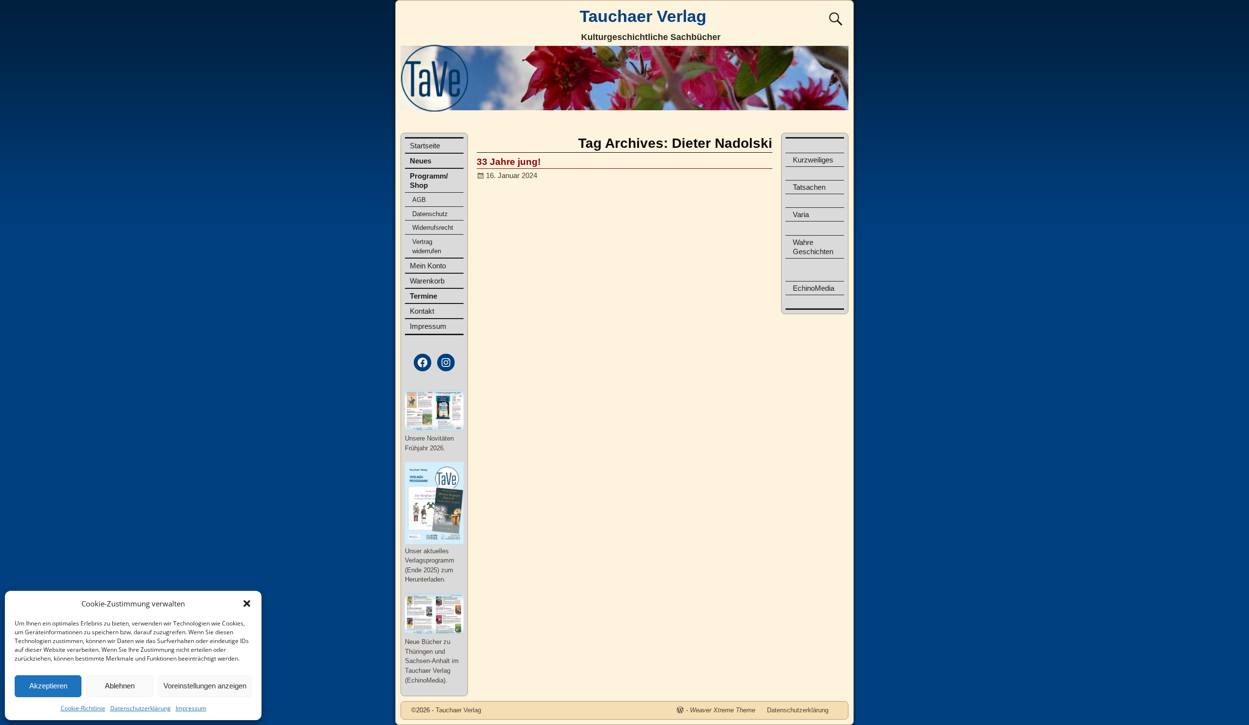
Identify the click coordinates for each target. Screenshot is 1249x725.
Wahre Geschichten (813, 247)
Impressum (191, 708)
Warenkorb (427, 281)
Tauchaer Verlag (643, 16)
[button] (247, 603)
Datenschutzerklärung (140, 708)
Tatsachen (809, 187)
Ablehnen (120, 686)
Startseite (425, 145)
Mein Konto (428, 266)
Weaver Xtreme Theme (722, 710)
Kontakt (422, 311)
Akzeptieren (48, 686)
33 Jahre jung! (509, 162)
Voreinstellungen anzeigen (204, 686)
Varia (801, 214)
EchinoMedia (813, 288)
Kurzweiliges (813, 160)
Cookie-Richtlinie (82, 708)
